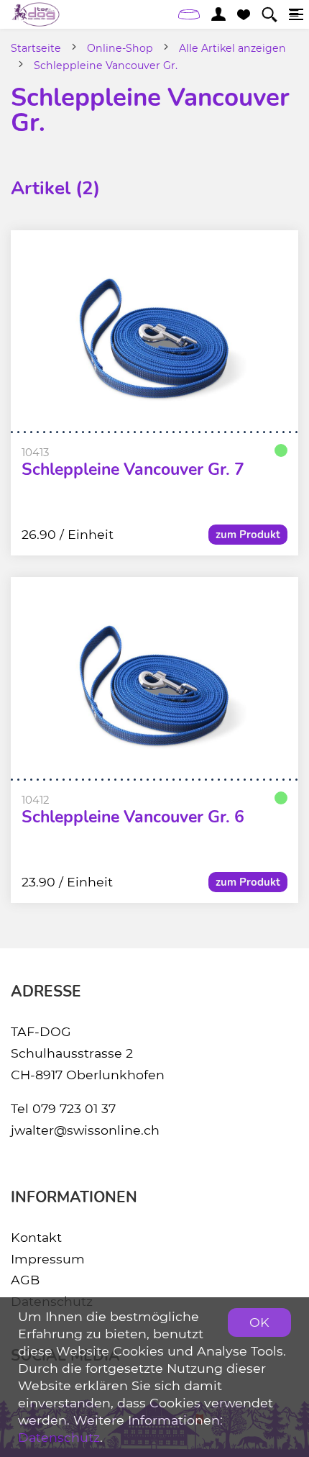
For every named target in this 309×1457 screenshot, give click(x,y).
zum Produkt (248, 534)
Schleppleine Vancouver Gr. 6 (133, 817)
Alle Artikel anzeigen (232, 48)
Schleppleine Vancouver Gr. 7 (133, 469)
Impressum (48, 1258)
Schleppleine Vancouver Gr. (105, 65)
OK (259, 1322)
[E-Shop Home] (35, 14)
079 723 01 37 (74, 1108)
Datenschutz (59, 1437)
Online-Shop (120, 48)
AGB (25, 1279)
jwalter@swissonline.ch (85, 1130)
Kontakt (36, 1237)
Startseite (36, 48)
